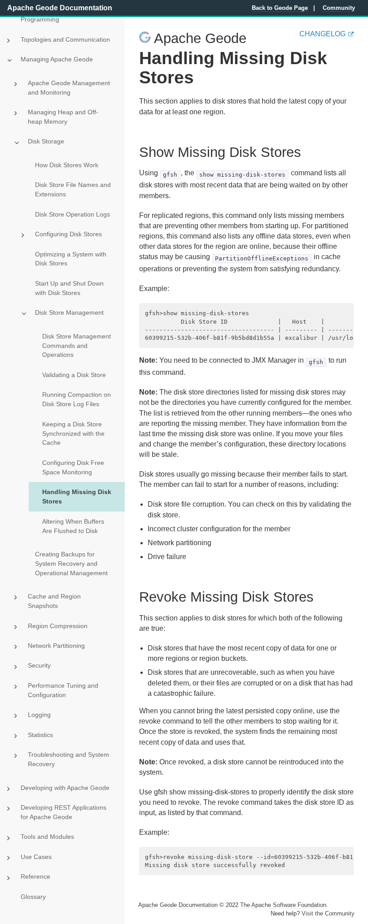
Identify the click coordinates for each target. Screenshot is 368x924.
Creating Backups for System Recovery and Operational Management (71, 564)
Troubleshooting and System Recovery (68, 759)
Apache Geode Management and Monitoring (69, 87)
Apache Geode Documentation (59, 8)
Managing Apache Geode (57, 59)
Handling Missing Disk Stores (76, 496)
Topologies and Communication (65, 39)
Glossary (33, 896)
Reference (35, 876)
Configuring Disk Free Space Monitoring (73, 467)
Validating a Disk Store (74, 374)
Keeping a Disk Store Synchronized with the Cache (73, 434)
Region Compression (58, 625)
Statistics (40, 734)
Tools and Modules (47, 836)
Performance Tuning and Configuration (63, 690)
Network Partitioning (56, 645)
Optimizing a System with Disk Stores (70, 259)
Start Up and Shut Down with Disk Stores (69, 288)
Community (339, 7)
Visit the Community (328, 913)
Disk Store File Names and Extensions (73, 189)
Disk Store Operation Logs (72, 214)
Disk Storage (46, 141)
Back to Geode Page (280, 7)
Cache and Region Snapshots (54, 601)
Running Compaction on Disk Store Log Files (76, 399)
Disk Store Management (69, 312)
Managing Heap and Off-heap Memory (63, 116)
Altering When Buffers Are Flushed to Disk (73, 526)
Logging (39, 714)
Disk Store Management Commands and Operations (76, 346)
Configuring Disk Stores (68, 234)
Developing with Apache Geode (65, 787)
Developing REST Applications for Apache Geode (63, 812)
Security (39, 665)
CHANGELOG (322, 34)
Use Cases (36, 856)
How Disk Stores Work (66, 165)
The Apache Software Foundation (283, 905)
